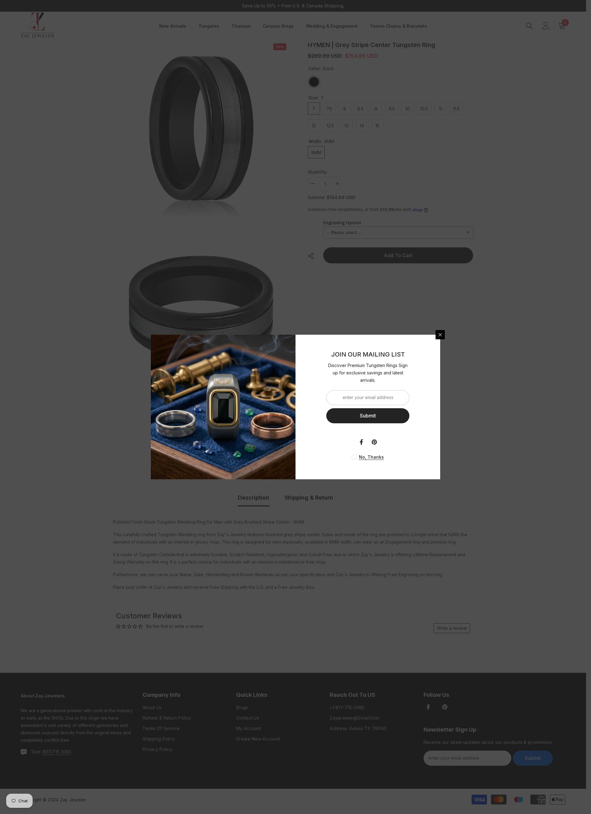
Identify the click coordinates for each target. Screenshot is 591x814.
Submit (368, 416)
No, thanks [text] (371, 457)
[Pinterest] (374, 442)
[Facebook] (361, 442)
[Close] (440, 334)
